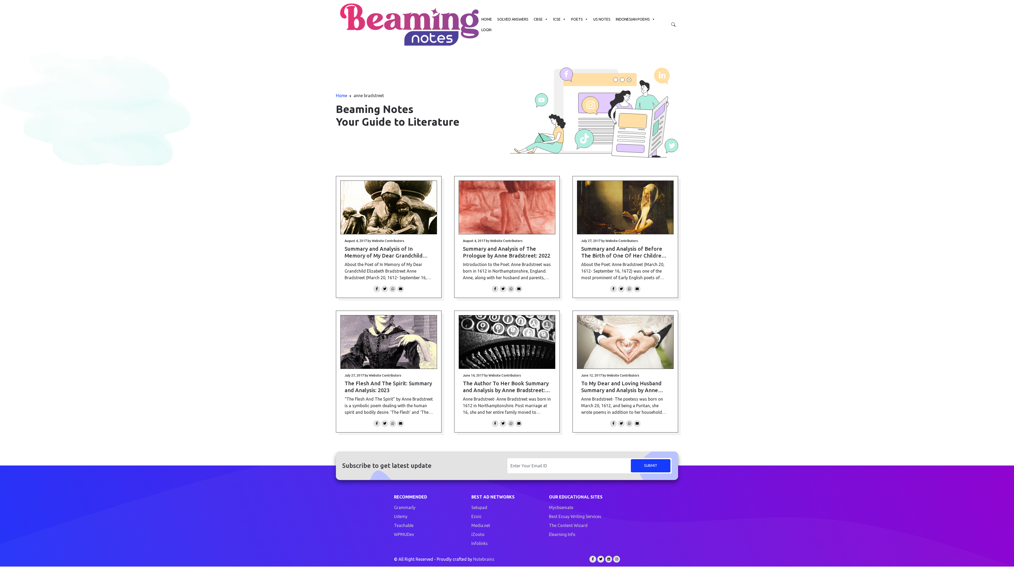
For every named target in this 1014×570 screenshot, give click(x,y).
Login (486, 30)
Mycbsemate (561, 507)
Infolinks (479, 543)
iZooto (478, 534)
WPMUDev (404, 534)
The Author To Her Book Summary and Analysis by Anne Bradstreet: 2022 (506, 387)
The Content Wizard (568, 525)
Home (486, 19)
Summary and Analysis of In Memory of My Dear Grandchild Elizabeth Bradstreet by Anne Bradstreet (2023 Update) (383, 252)
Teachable (404, 525)
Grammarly (404, 507)
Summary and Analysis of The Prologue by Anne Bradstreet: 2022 (506, 252)
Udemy (400, 516)
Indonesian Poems (633, 19)
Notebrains (483, 559)
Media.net (480, 525)
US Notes (602, 19)
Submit (650, 465)
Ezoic (476, 516)
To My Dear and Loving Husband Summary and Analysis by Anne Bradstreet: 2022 (621, 387)
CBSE (538, 19)
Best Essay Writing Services (575, 516)
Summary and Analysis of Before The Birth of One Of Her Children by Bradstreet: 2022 (623, 252)
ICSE (557, 19)
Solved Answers (512, 19)
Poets (577, 19)
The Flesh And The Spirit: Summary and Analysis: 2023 (388, 386)
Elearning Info (562, 534)
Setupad (479, 507)
